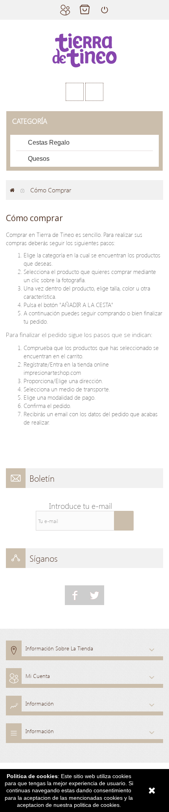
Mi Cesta (84, 10)
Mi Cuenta (65, 10)
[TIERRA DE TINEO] (84, 50)
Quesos (39, 158)
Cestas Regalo (49, 142)
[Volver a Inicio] (12, 190)
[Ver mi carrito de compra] (94, 92)
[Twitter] (94, 595)
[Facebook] (74, 595)
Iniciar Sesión (104, 10)
